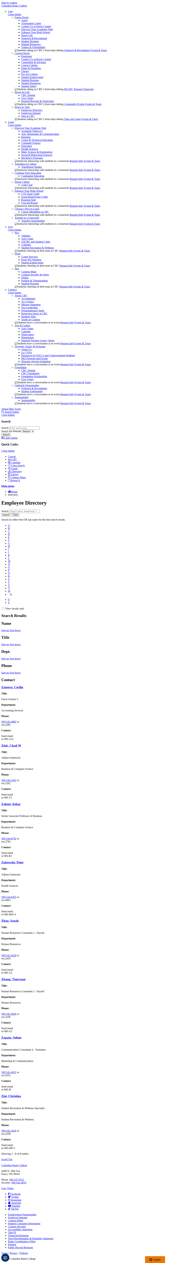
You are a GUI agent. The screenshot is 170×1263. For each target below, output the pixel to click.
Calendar (26, 244)
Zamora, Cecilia (12, 687)
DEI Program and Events (34, 358)
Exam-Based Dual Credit (34, 196)
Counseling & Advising (33, 62)
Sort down (15, 630)
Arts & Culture (22, 325)
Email (14, 468)
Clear (15, 515)
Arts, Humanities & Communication (40, 134)
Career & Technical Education (37, 140)
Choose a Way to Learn (27, 208)
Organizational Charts (32, 310)
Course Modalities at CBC (35, 211)
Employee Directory (31, 110)
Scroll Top (6, 1159)
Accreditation (28, 298)
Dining (25, 277)
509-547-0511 (16, 1179)
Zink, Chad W (11, 745)
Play (17, 232)
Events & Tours (98, 50)
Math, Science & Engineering (36, 152)
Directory (17, 471)
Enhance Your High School (35, 32)
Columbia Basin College (14, 5)
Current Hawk (22, 53)
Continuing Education (32, 176)
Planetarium (27, 337)
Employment (22, 1214)
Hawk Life (27, 35)
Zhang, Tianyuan (13, 979)
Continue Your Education (28, 173)
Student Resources (31, 44)
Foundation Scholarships (34, 376)
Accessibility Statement (20, 1229)
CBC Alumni (28, 95)
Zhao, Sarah (10, 920)
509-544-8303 (8, 897)
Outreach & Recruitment (34, 38)
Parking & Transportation (34, 280)
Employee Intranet (31, 113)
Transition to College (26, 164)
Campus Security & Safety (35, 274)
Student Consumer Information (24, 1223)
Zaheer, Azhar (11, 804)
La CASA (26, 352)
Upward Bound (29, 202)
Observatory (27, 334)
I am (10, 11)
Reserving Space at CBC (34, 313)
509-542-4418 (8, 1130)
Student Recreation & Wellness (37, 247)
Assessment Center (31, 23)
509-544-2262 (8, 780)
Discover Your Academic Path (37, 29)
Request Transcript (83, 89)
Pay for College (29, 74)
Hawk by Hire (22, 107)
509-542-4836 (8, 1014)
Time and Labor (72, 119)
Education (26, 146)
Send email (7, 736)
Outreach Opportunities (27, 385)
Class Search (18, 465)
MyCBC (68, 89)
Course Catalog (29, 65)
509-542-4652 (8, 1072)
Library (25, 71)
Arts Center (27, 238)
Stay (17, 268)
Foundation (21, 367)
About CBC (21, 295)
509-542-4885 (8, 721)
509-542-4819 (18, 1182)
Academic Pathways (32, 131)
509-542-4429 (8, 955)
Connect (12, 289)
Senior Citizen (22, 181)
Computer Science (31, 143)
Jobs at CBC (28, 116)
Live (10, 226)
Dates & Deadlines (31, 68)
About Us (26, 349)
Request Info (76, 161)
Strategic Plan (28, 316)
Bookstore (26, 56)
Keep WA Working (31, 259)
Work (17, 253)
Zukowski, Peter (12, 862)
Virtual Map (7, 409)
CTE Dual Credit (30, 193)
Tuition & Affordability (33, 47)
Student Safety (29, 86)
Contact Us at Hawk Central (36, 26)
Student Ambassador (32, 391)
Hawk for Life (22, 92)
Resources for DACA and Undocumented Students (48, 355)
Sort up (5, 630)
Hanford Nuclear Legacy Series (37, 340)
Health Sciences (29, 149)
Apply (24, 20)
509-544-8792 (8, 838)
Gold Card (26, 184)
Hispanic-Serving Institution (36, 361)
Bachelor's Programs (32, 158)
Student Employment (32, 77)
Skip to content (9, 2)
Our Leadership (29, 307)
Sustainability (22, 397)
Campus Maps (28, 271)
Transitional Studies (31, 167)
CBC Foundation (30, 373)
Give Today (27, 98)
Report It (15, 480)
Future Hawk (22, 17)
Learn (11, 122)
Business (26, 137)
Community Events (74, 104)
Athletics (26, 235)
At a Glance (27, 301)
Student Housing (30, 41)
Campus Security (17, 1226)
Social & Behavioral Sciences (36, 155)
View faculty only (14, 608)
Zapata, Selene (11, 1037)
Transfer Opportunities (33, 220)
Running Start (28, 199)
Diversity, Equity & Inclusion (30, 346)
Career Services (29, 256)
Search (5, 427)
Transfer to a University (27, 217)
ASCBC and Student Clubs (35, 241)
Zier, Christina (11, 1096)
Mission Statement (31, 304)
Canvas (12, 456)
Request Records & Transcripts (37, 101)
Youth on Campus (30, 319)
